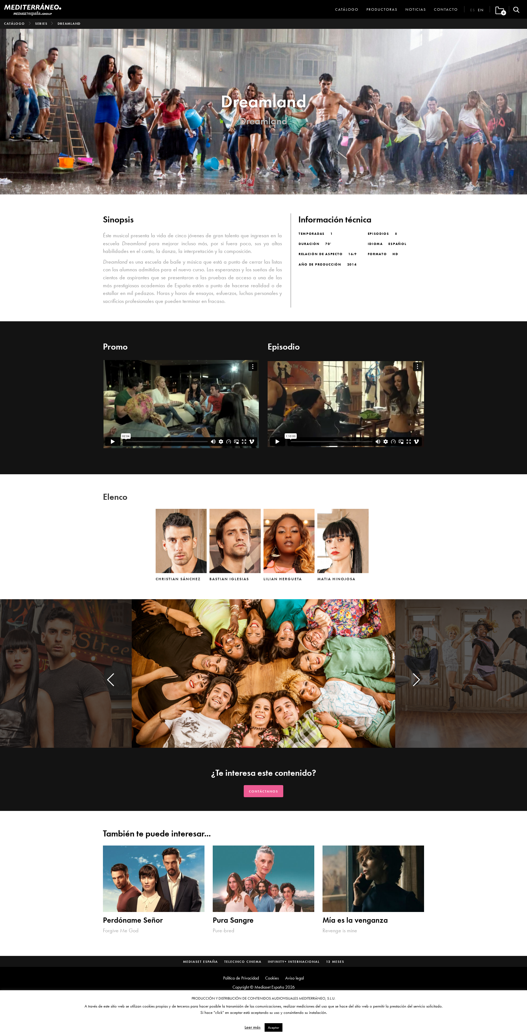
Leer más (252, 1027)
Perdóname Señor (133, 920)
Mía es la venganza (355, 920)
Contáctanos (263, 791)
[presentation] (110, 680)
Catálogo (346, 9)
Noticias (415, 9)
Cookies (272, 978)
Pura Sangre (233, 920)
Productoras (381, 9)
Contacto (446, 9)
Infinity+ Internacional (294, 961)
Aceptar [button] (273, 1027)
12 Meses (335, 961)
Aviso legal (294, 978)
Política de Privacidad (241, 978)
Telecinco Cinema (243, 961)
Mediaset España (200, 961)
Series (41, 23)
